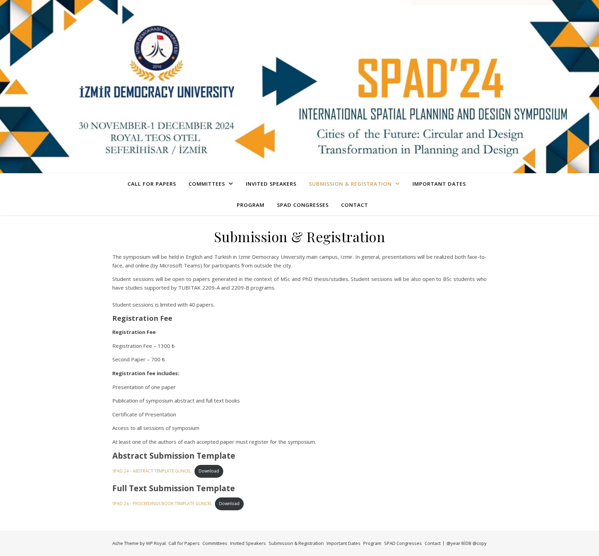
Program (250, 204)
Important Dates (439, 183)
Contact (354, 204)
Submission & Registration (350, 183)
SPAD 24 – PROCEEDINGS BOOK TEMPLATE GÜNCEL (162, 503)
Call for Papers (152, 183)
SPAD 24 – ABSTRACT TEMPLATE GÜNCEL (151, 471)
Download (209, 471)
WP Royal (156, 543)
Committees (207, 183)
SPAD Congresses (303, 204)
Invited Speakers (271, 183)
